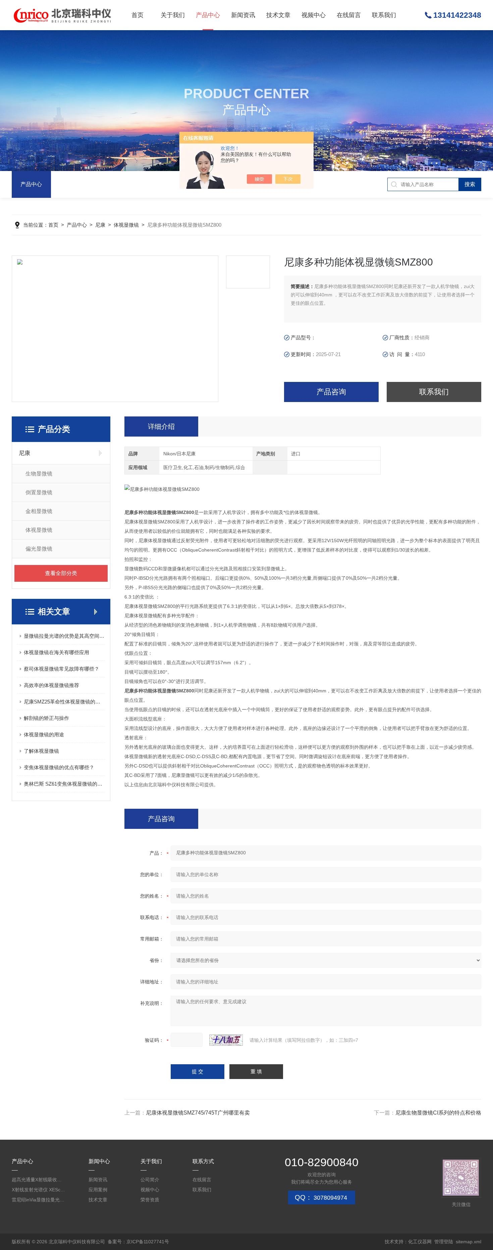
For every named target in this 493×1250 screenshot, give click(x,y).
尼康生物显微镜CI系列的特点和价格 (438, 1113)
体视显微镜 (126, 225)
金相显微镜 (38, 511)
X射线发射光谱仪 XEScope (38, 1189)
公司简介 (150, 1179)
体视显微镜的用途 (44, 734)
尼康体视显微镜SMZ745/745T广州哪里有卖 (198, 1113)
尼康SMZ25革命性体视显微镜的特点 (64, 701)
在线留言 (349, 15)
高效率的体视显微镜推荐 (51, 685)
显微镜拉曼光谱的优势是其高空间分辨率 (64, 636)
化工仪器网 (420, 1241)
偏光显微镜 (38, 549)
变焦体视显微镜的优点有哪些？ (59, 767)
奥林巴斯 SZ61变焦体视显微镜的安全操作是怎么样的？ (64, 784)
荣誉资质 (150, 1199)
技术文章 (278, 15)
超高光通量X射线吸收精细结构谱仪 (38, 1179)
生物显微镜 (38, 473)
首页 (137, 15)
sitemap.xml (468, 1241)
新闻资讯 (243, 15)
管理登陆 (443, 1241)
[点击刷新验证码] (226, 1040)
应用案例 (98, 1189)
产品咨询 (331, 392)
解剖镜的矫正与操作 (46, 718)
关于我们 (173, 15)
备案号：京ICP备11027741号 (138, 1241)
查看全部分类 (61, 573)
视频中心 (314, 15)
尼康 (100, 225)
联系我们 (384, 15)
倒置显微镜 (38, 492)
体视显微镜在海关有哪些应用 (56, 652)
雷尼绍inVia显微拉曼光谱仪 (38, 1199)
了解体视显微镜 (41, 751)
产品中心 (208, 15)
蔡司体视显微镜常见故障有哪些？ (61, 669)
